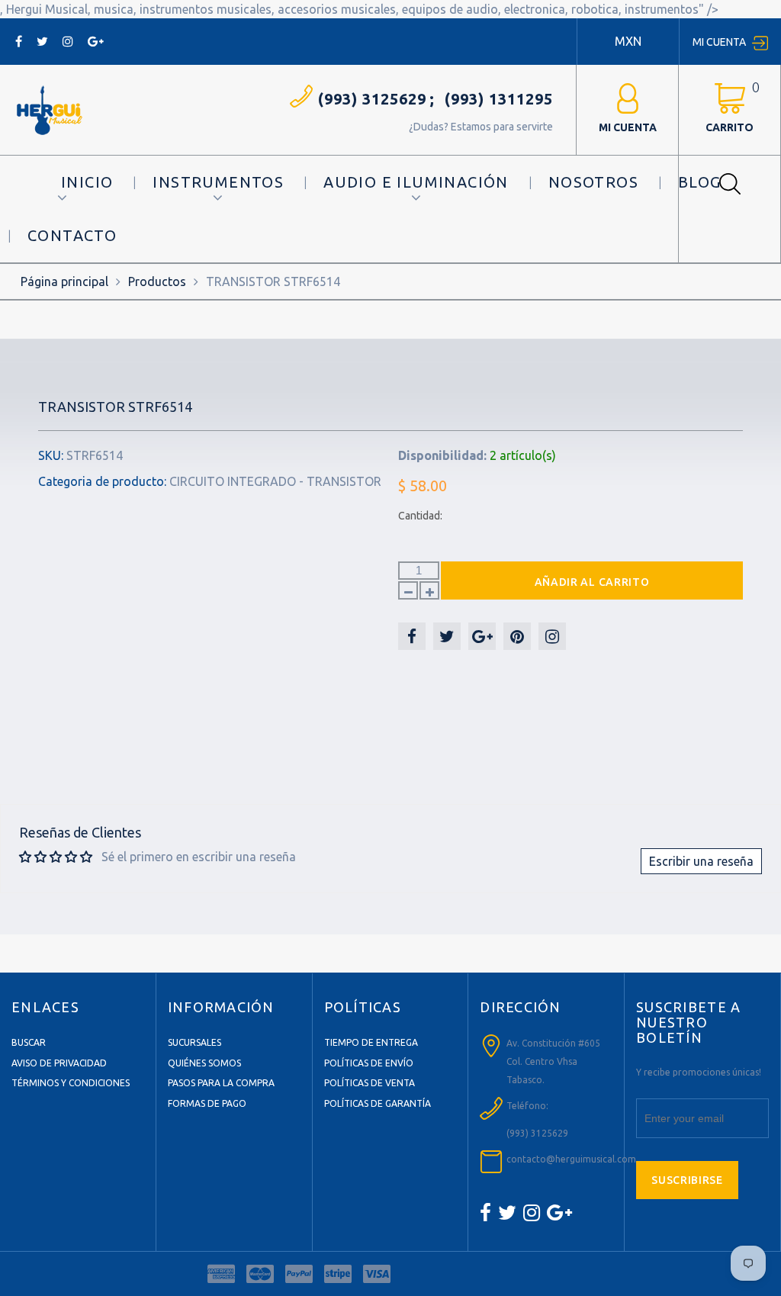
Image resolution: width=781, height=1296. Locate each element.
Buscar (28, 1042)
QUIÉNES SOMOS (204, 1063)
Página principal (64, 281)
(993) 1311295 (499, 99)
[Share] (412, 636)
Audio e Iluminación (416, 182)
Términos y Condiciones (70, 1083)
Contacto (72, 235)
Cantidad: (420, 516)
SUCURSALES (194, 1042)
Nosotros (593, 182)
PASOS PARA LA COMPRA (221, 1083)
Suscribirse (687, 1180)
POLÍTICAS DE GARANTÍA (377, 1103)
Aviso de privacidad (59, 1063)
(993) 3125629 (372, 99)
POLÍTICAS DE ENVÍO (368, 1063)
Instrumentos (218, 182)
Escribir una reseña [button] (701, 861)
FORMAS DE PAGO (207, 1103)
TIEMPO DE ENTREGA (371, 1042)
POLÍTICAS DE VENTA (369, 1083)
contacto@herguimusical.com (571, 1159)
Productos (157, 281)
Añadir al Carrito (592, 582)
